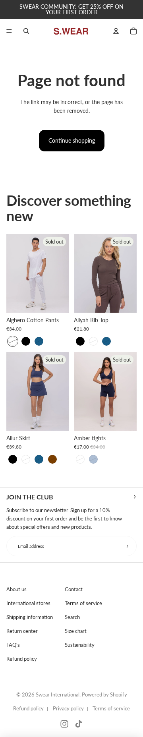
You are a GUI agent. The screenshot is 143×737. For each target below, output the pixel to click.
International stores (28, 603)
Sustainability (80, 645)
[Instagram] (64, 724)
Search (72, 617)
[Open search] (26, 31)
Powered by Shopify (104, 694)
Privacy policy (68, 708)
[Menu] (9, 31)
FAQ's (13, 645)
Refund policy (21, 659)
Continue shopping (71, 140)
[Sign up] (126, 546)
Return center (22, 631)
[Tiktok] (78, 724)
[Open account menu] (116, 31)
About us (16, 589)
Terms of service (83, 603)
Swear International (57, 694)
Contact (74, 589)
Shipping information (29, 617)
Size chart (76, 631)
